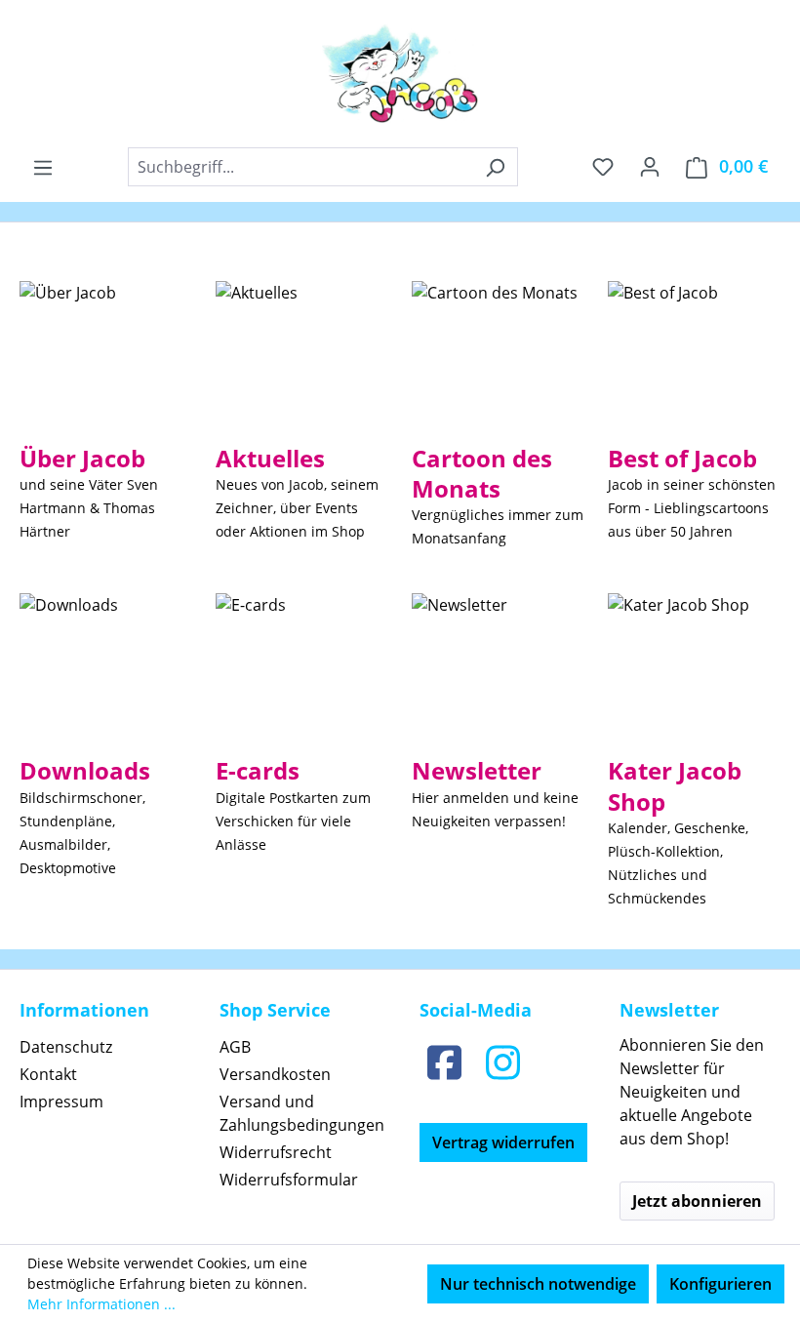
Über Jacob (82, 458)
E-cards (258, 770)
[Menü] (43, 166)
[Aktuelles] (257, 354)
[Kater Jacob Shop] (678, 666)
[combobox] (300, 166)
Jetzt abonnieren (697, 1201)
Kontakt (48, 1074)
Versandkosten (275, 1074)
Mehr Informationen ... (101, 1304)
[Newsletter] (459, 666)
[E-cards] (251, 666)
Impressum (61, 1101)
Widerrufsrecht (276, 1152)
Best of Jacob (682, 458)
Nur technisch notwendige (538, 1284)
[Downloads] (69, 666)
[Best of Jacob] (663, 354)
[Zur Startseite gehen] (400, 73)
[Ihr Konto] (649, 165)
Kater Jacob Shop (674, 785)
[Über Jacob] (68, 354)
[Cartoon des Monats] (495, 354)
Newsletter (476, 770)
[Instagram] (502, 1062)
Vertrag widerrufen (503, 1142)
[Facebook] (444, 1062)
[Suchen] (495, 166)
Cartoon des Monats (482, 473)
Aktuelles (270, 458)
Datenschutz (66, 1047)
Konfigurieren (720, 1284)
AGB (235, 1047)
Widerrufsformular (289, 1179)
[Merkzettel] (603, 165)
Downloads (85, 770)
